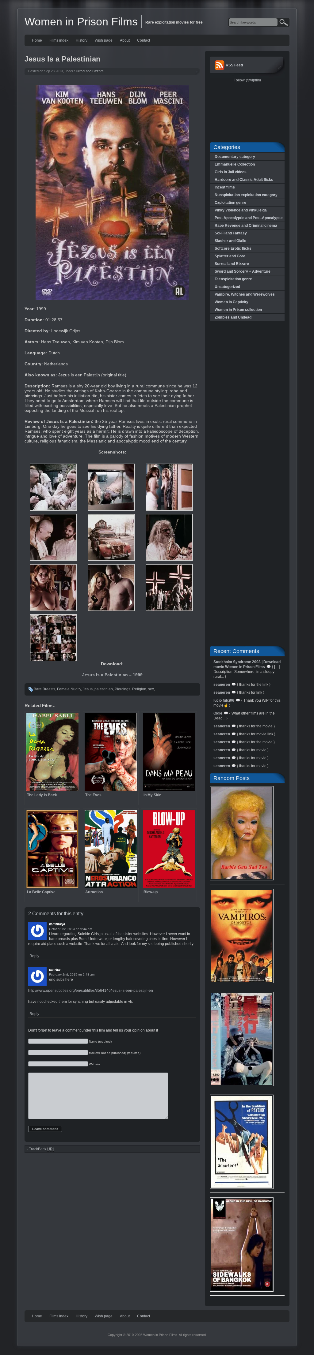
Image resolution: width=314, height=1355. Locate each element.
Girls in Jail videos (231, 172)
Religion (139, 689)
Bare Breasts (44, 689)
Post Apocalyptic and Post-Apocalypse (249, 218)
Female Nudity (69, 689)
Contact (143, 40)
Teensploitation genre (233, 279)
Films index (58, 40)
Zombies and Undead (233, 317)
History (81, 40)
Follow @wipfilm (247, 80)
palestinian (103, 689)
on (77, 929)
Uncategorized (227, 287)
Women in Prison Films (81, 21)
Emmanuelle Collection (235, 164)
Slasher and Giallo (230, 241)
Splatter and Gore (230, 256)
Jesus (88, 689)
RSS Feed (234, 65)
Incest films (225, 187)
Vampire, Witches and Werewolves (245, 294)
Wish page (104, 40)
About (125, 40)
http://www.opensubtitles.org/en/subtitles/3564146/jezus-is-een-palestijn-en (90, 990)
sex (151, 689)
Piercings (122, 689)
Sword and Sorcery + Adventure (242, 271)
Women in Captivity (231, 302)
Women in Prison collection (238, 310)
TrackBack (41, 1149)
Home (37, 40)
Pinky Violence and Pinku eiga (241, 210)
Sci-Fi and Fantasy (231, 233)
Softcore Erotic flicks (233, 248)
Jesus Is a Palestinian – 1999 (112, 674)
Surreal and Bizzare (89, 71)
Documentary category (235, 157)
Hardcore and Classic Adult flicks (244, 179)
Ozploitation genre (230, 202)
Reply (34, 956)
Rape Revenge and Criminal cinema (246, 225)
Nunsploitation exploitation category (246, 195)
